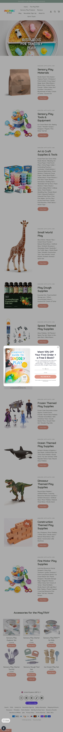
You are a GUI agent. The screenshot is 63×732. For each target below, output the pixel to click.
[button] (3, 728)
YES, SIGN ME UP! (45, 376)
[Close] (58, 347)
